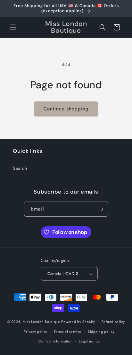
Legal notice (89, 341)
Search (20, 168)
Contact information (55, 341)
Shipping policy (101, 331)
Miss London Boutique (41, 321)
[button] (13, 27)
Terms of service (67, 331)
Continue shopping (66, 108)
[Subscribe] (101, 209)
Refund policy (113, 321)
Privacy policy (35, 331)
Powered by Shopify (78, 321)
